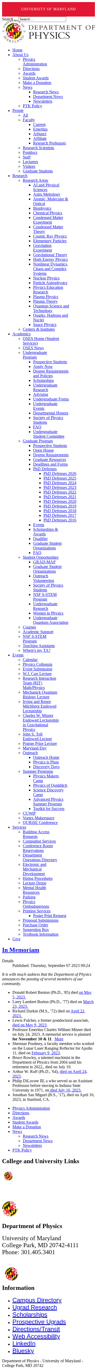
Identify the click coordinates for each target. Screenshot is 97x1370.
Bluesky (23, 1350)
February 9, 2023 (46, 1053)
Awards (18, 1117)
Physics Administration (31, 1108)
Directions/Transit (36, 1329)
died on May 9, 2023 (29, 1025)
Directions (20, 1113)
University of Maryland (48, 9)
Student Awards (25, 1122)
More (59, 1039)
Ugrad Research (34, 1307)
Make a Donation (26, 1127)
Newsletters (32, 1145)
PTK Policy (22, 1150)
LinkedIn (23, 1343)
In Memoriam (20, 950)
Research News (35, 1136)
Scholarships (29, 1314)
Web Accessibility (36, 1336)
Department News (38, 1141)
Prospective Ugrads (39, 1321)
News (17, 1131)
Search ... (9, 19)
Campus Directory (37, 1300)
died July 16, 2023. (65, 1090)
